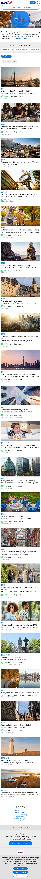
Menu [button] (38, 2)
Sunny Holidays (19, 819)
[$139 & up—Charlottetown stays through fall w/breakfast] (20, 778)
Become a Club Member (20, 843)
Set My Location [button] (21, 828)
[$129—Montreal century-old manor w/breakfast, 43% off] (20, 322)
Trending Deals (19, 812)
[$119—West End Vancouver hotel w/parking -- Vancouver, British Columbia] (20, 251)
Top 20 (16, 810)
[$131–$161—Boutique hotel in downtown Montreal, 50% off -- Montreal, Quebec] (20, 148)
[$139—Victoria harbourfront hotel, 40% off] (20, 77)
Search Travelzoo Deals (21, 7)
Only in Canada (22, 38)
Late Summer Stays (21, 815)
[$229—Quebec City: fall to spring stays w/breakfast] (20, 537)
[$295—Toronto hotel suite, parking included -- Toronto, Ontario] (20, 711)
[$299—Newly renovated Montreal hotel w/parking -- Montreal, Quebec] (20, 466)
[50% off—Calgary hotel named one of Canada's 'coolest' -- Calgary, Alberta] (20, 180)
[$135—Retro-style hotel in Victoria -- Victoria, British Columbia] (20, 502)
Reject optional (20, 872)
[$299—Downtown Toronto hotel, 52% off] (20, 395)
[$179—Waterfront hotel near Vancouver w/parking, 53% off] (20, 573)
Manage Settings (20, 876)
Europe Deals (19, 821)
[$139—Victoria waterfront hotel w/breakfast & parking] (20, 216)
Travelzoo (6, 2)
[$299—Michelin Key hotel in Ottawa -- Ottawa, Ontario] (20, 287)
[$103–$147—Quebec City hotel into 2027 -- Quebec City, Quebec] (20, 643)
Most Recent (9, 61)
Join (32, 2)
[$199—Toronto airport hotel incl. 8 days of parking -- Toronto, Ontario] (20, 360)
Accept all (20, 868)
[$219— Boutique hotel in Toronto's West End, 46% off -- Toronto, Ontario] (20, 112)
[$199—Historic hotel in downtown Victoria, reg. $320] (20, 611)
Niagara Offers (19, 817)
